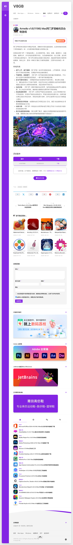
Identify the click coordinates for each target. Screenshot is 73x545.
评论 (17, 269)
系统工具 (21, 430)
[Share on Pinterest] (46, 194)
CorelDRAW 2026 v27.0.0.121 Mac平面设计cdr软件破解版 (35, 492)
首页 (14, 13)
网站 (16, 287)
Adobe (37, 13)
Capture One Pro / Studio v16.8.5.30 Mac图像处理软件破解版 (37, 481)
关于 (62, 13)
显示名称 (18, 281)
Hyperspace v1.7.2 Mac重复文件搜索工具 (53, 253)
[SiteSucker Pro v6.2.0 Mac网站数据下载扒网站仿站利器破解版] (33, 245)
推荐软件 (56, 13)
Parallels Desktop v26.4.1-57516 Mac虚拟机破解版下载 (35, 454)
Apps (20, 424)
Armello (20, 187)
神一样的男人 (22, 526)
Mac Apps (21, 13)
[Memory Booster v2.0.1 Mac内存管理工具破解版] (61, 245)
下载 (58, 163)
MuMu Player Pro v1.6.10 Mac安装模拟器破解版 (32, 437)
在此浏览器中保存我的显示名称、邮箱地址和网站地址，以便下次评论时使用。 (39, 293)
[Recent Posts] (33, 420)
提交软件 (46, 533)
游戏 (44, 13)
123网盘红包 (58, 171)
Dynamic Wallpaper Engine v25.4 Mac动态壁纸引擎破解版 (36, 498)
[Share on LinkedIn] (60, 194)
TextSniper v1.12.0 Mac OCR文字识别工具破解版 (33, 470)
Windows (30, 13)
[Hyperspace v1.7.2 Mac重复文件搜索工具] (47, 245)
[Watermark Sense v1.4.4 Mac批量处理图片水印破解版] (19, 224)
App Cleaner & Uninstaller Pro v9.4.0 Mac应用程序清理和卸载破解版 (39, 465)
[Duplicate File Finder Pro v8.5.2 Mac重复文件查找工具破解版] (19, 245)
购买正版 (61, 41)
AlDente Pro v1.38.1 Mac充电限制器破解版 (31, 459)
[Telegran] (5, 15)
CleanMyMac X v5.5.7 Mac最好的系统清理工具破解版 (34, 432)
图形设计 (21, 441)
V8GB (18, 6)
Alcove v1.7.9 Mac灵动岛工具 (27, 448)
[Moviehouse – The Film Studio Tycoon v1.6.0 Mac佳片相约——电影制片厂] (47, 224)
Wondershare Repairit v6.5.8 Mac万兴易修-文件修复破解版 (36, 487)
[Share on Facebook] (33, 194)
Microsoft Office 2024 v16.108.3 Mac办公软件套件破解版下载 (37, 426)
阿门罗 (25, 187)
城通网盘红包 (50, 171)
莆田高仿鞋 (30, 526)
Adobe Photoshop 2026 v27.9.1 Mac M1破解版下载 (34, 443)
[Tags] (60, 420)
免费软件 (49, 13)
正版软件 (15, 18)
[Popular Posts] (20, 420)
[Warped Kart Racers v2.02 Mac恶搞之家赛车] (61, 224)
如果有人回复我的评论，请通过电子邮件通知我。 (30, 297)
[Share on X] (20, 194)
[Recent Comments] (46, 420)
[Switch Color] (5, 6)
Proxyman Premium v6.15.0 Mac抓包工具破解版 (33, 476)
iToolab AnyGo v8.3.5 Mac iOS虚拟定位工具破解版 (33, 503)
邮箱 (43, 281)
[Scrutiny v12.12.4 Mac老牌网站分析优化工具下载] (33, 224)
